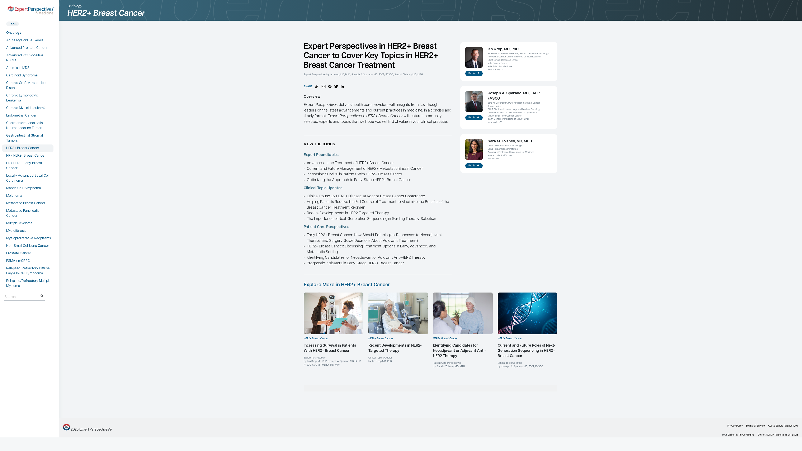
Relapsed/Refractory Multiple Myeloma (28, 283)
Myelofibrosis (16, 231)
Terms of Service (755, 426)
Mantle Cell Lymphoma (23, 188)
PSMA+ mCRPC (18, 261)
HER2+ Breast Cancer (22, 148)
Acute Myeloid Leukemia (25, 40)
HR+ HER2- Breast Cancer (26, 155)
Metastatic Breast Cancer (25, 203)
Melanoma (14, 196)
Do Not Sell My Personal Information (778, 435)
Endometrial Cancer (21, 115)
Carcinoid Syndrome (22, 75)
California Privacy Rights (741, 435)
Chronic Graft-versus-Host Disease (26, 85)
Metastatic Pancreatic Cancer (22, 213)
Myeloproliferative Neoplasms (28, 238)
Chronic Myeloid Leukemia (26, 108)
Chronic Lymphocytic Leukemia (22, 98)
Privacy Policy (735, 426)
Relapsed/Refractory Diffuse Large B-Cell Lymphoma (28, 271)
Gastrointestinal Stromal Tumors (24, 138)
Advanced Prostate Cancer (27, 48)
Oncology (13, 33)
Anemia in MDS (17, 68)
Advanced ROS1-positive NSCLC (24, 58)
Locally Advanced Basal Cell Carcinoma (27, 178)
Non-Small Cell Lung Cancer (27, 246)
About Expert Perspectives (783, 426)
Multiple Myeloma (19, 223)
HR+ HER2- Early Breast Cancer (24, 166)
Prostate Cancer (18, 253)
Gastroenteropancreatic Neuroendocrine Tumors (24, 126)
